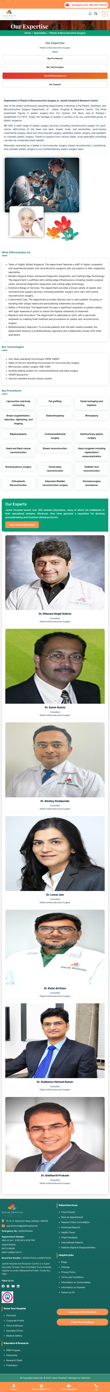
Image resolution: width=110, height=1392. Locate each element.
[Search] (95, 14)
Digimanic (85, 1378)
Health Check (68, 1232)
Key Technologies (55, 67)
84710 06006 (8, 1248)
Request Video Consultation (75, 1222)
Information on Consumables (76, 1282)
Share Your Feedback (82, 1322)
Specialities (40, 33)
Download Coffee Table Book (82, 1312)
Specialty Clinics (14, 1330)
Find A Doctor (68, 1212)
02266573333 (44, 1258)
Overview (11, 1315)
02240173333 (29, 1258)
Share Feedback (69, 1237)
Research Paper (14, 1360)
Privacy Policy (68, 1272)
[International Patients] (90, 14)
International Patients (72, 1242)
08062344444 (26, 1231)
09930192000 (8, 1244)
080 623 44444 (98, 4)
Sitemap (65, 1267)
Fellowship (11, 1355)
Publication (12, 1365)
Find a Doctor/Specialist (22, 524)
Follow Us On (68, 1292)
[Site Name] (9, 14)
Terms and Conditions (72, 1277)
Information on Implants (73, 1287)
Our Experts (55, 84)
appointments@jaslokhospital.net (22, 1226)
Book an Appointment (72, 1217)
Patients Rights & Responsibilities (78, 1247)
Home (27, 33)
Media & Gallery (14, 1335)
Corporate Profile (15, 1320)
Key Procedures (55, 58)
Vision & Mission (14, 1325)
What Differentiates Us (55, 76)
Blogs (64, 1262)
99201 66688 (12, 1252)
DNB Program (13, 1350)
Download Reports (70, 1227)
